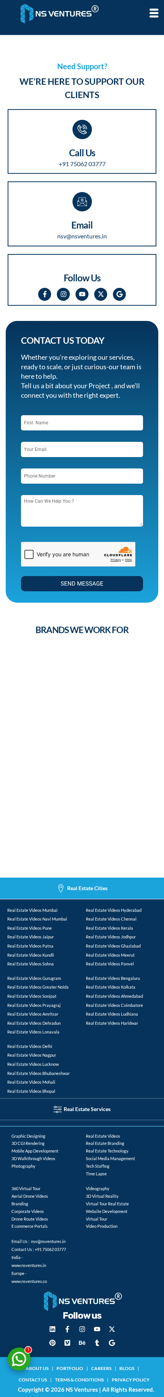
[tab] (82, 888)
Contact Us (33, 1380)
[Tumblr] (96, 1342)
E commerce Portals (29, 1226)
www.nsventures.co (29, 1281)
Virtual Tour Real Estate (107, 1203)
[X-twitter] (100, 294)
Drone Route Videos (29, 1218)
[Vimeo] (67, 1342)
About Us (37, 1368)
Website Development (106, 1211)
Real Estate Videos (103, 1135)
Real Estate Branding (105, 1143)
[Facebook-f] (44, 294)
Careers (101, 1368)
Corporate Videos (27, 1211)
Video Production (101, 1226)
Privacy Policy (131, 1380)
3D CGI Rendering (28, 1143)
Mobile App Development (34, 1150)
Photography (23, 1166)
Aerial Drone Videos (29, 1196)
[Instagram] (63, 294)
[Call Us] (82, 129)
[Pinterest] (52, 1342)
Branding (19, 1203)
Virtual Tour (96, 1218)
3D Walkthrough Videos (33, 1158)
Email (82, 224)
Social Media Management (110, 1158)
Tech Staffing (97, 1166)
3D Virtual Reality (102, 1196)
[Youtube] (82, 294)
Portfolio (69, 1368)
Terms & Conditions (79, 1380)
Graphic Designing (28, 1135)
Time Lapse (96, 1173)
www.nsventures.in (28, 1265)
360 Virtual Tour (25, 1188)
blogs (126, 1368)
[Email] (82, 201)
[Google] (119, 294)
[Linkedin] (52, 1329)
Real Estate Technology (107, 1150)
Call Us (82, 152)
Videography (97, 1188)
